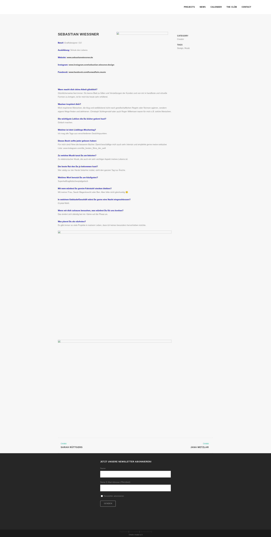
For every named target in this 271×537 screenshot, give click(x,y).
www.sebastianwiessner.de (80, 57)
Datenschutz (134, 532)
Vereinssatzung (146, 532)
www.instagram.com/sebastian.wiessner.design (91, 65)
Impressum (124, 532)
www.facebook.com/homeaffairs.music (87, 72)
